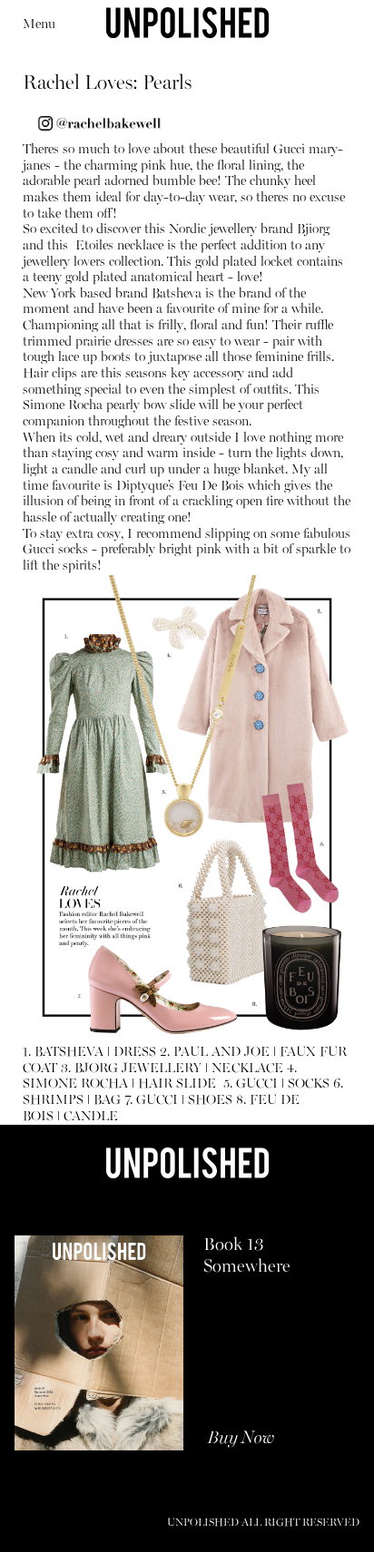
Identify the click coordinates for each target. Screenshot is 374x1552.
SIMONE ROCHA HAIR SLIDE (121, 1084)
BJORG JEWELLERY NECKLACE (178, 1069)
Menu (39, 25)
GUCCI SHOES (184, 1101)
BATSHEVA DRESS (95, 1052)
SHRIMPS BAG (72, 1101)
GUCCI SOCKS (283, 1084)
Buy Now (241, 1439)
